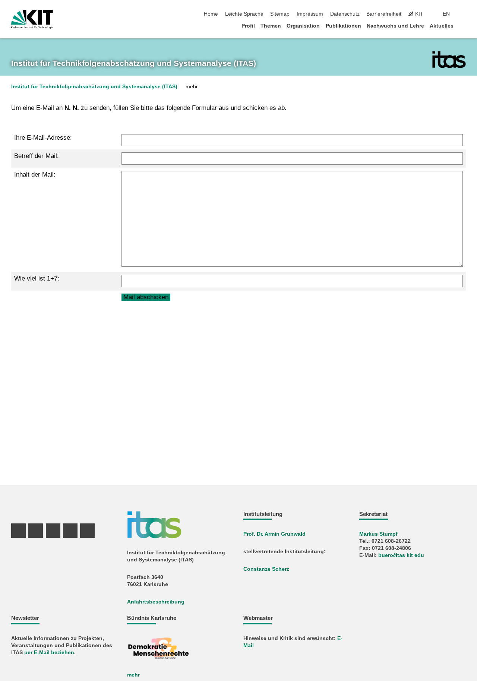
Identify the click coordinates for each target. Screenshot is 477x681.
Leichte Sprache (244, 14)
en (446, 14)
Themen (270, 26)
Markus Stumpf (378, 534)
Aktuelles (442, 26)
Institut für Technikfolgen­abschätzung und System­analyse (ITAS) (133, 63)
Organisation (303, 26)
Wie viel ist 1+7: (36, 278)
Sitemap (280, 14)
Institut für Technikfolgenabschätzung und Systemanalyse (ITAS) (94, 86)
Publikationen (343, 26)
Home (211, 14)
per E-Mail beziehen (49, 652)
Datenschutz (345, 14)
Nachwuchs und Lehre (395, 26)
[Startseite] (463, 25)
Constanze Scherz (266, 569)
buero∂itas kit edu (401, 555)
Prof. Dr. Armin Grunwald (274, 534)
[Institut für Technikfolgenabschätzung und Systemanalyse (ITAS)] (449, 59)
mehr (133, 675)
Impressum (310, 14)
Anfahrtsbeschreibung (155, 602)
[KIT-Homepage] (32, 19)
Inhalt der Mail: (35, 174)
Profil (248, 26)
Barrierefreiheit (383, 14)
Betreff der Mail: (36, 155)
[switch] (463, 14)
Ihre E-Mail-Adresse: (43, 137)
